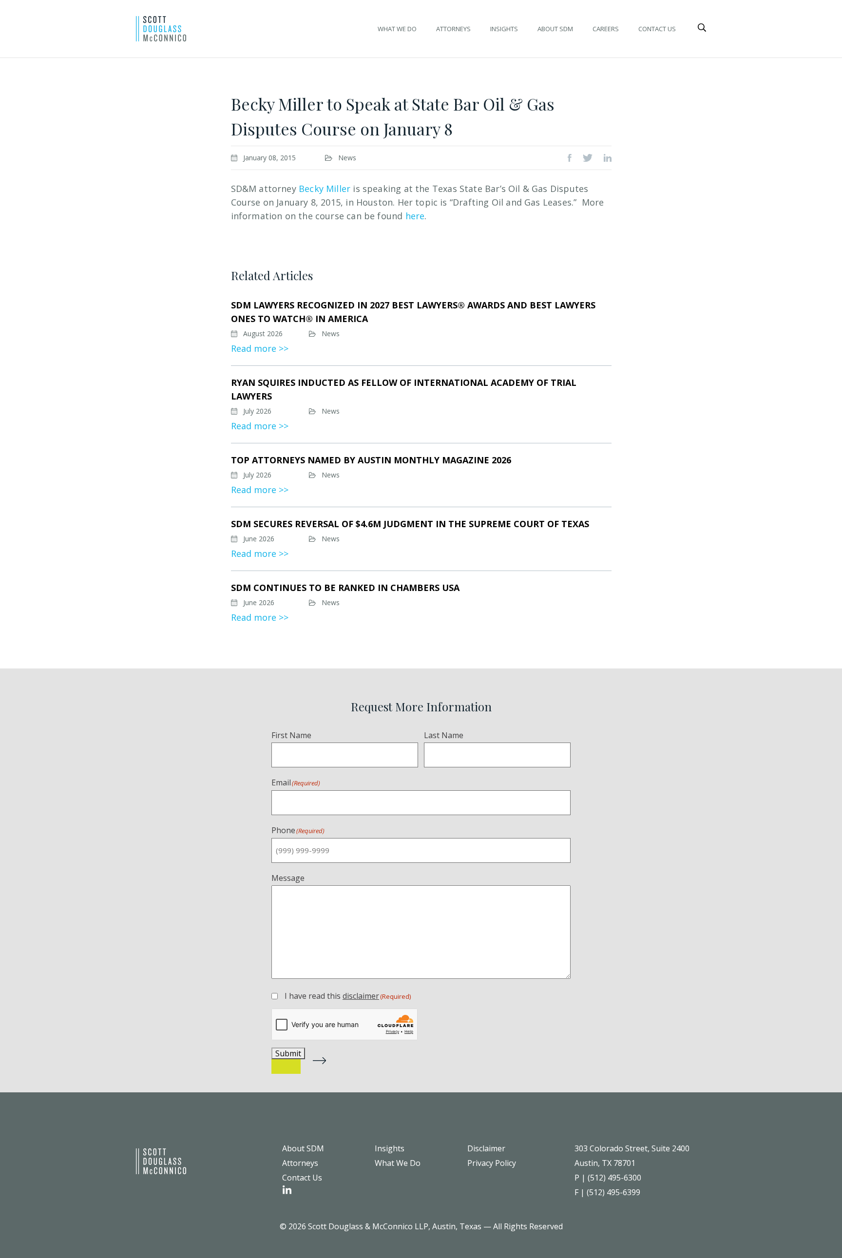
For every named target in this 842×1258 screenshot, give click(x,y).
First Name (291, 735)
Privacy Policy (491, 1163)
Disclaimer (486, 1148)
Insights (504, 28)
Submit (288, 1053)
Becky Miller (324, 188)
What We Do (397, 28)
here (415, 216)
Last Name (443, 735)
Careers (606, 28)
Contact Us (657, 28)
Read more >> (259, 348)
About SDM (555, 28)
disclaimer (361, 996)
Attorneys (453, 28)
